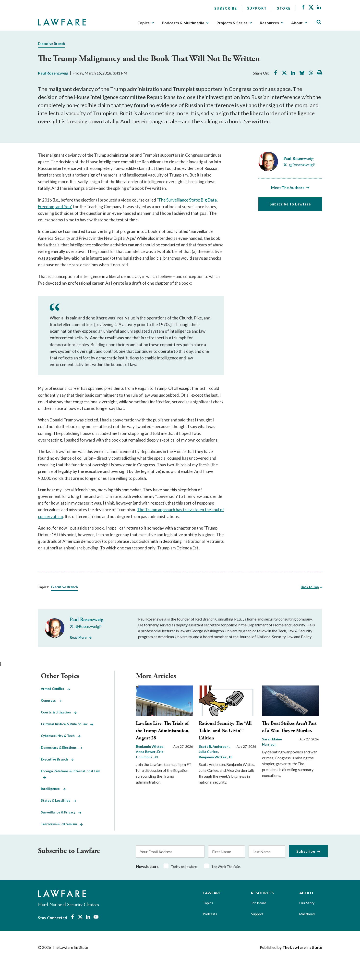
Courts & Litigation (57, 712)
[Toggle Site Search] (318, 22)
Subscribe (225, 8)
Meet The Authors (287, 187)
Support (257, 8)
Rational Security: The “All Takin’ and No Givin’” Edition (225, 730)
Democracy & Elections (60, 747)
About (297, 23)
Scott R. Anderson (214, 746)
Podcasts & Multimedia (183, 23)
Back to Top (310, 587)
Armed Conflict (54, 689)
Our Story (306, 903)
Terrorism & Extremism (60, 824)
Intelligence (52, 789)
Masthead (307, 914)
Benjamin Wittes (150, 746)
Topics (144, 23)
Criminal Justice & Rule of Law (65, 724)
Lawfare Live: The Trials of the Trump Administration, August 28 (163, 730)
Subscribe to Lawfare (290, 204)
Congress (50, 700)
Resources (269, 23)
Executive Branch (51, 44)
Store (284, 8)
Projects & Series (232, 23)
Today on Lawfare (184, 867)
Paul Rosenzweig (53, 73)
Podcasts (210, 914)
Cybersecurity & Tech (59, 736)
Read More (78, 637)
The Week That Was (225, 867)
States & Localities (57, 800)
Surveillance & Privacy (59, 812)
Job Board (258, 903)
